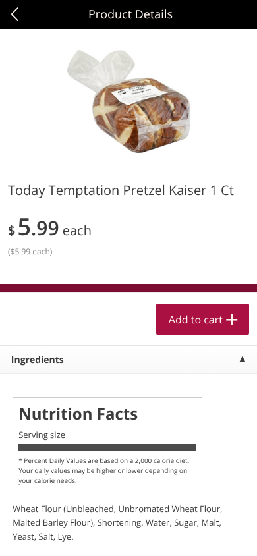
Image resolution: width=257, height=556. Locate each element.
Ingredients (37, 360)
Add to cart (196, 319)
